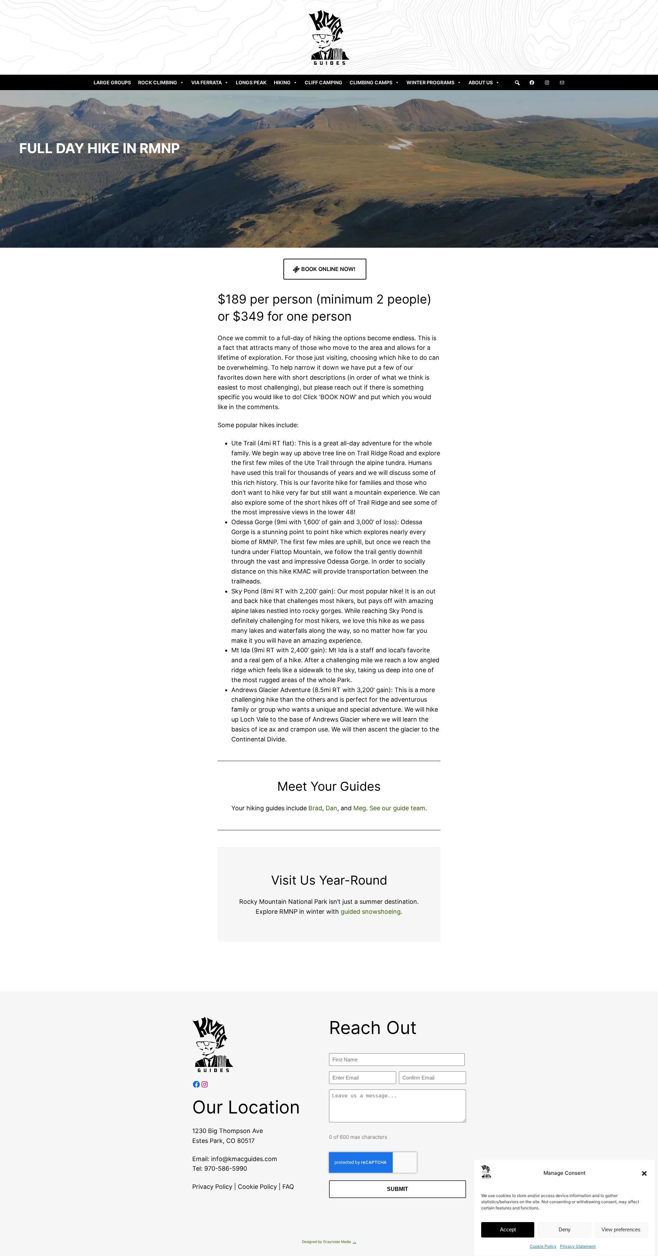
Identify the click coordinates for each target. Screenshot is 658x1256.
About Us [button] (480, 82)
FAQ (288, 1186)
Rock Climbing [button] (157, 82)
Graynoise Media (337, 1242)
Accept (508, 1230)
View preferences (621, 1230)
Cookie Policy (543, 1246)
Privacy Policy (212, 1186)
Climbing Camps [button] (371, 82)
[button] (644, 1173)
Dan (331, 808)
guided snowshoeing (371, 911)
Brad (315, 808)
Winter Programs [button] (430, 82)
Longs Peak (251, 82)
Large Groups (112, 82)
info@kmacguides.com (244, 1158)
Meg (359, 808)
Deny (565, 1230)
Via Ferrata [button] (206, 82)
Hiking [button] (282, 82)
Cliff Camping (323, 82)
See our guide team (397, 808)
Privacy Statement (578, 1246)
